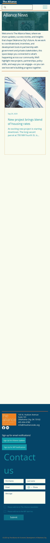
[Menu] (45, 7)
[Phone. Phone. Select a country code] (30, 487)
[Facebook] (3, 427)
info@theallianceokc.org (29, 425)
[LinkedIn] (7, 427)
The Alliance (10, 1)
